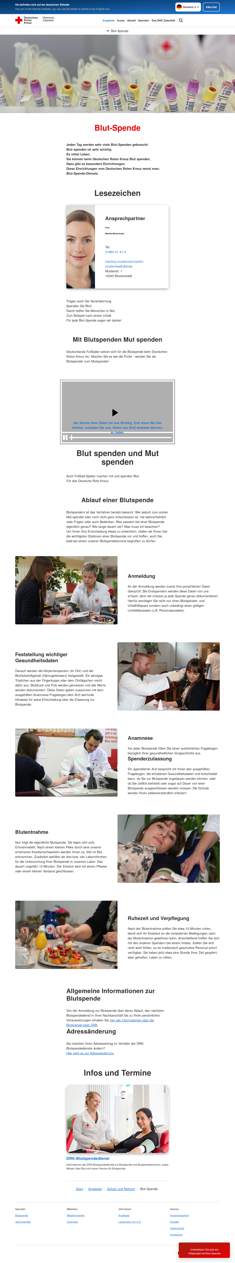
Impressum (176, 1234)
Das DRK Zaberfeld (163, 20)
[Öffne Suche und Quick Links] (180, 20)
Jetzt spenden (23, 1222)
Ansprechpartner (179, 1215)
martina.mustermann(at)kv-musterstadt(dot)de (124, 263)
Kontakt (174, 1222)
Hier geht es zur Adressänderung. (90, 1053)
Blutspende (21, 1215)
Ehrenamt (72, 1222)
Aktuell (131, 20)
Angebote (109, 20)
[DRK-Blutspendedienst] (117, 1119)
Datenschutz (177, 1228)
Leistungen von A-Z (129, 1222)
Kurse (121, 20)
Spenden (143, 20)
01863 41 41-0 (115, 251)
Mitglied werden (76, 1215)
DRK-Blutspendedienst (87, 1158)
